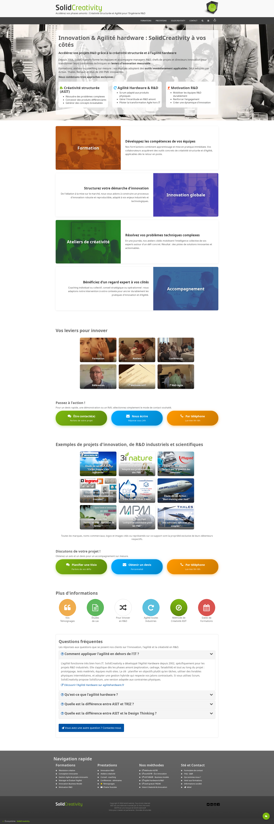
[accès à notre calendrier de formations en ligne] (206, 607)
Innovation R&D (107, 770)
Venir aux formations (193, 780)
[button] (202, 20)
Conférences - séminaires (111, 780)
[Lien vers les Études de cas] (95, 607)
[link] (137, 494)
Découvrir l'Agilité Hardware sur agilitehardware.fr (94, 685)
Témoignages (108, 783)
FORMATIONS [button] (146, 20)
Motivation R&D (65, 787)
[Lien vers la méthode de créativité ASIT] (178, 607)
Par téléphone (195, 418)
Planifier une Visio (84, 566)
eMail (188, 787)
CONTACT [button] (193, 20)
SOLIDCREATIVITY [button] (178, 20)
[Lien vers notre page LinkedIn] (211, 804)
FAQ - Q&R (188, 773)
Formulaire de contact (193, 770)
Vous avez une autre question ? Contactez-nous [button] (92, 728)
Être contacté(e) (82, 418)
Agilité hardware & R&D (154, 780)
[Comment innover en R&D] (123, 607)
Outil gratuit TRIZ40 (152, 783)
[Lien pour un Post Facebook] (218, 804)
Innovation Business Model (70, 783)
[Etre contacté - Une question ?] (266, 816)
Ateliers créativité (108, 773)
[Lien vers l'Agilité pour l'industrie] (151, 607)
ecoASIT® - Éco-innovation (155, 773)
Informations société (193, 783)
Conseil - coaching (108, 777)
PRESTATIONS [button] (161, 20)
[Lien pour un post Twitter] (208, 804)
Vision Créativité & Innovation (154, 787)
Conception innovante (68, 773)
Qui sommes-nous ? (192, 777)
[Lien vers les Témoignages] (67, 607)
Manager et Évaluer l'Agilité (70, 780)
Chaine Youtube (109, 787)
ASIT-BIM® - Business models (156, 777)
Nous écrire (138, 418)
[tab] (137, 655)
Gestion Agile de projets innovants (73, 777)
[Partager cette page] (214, 20)
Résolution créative (67, 770)
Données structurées (143, 810)
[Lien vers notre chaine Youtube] (215, 804)
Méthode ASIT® (151, 770)
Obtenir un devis (139, 566)
